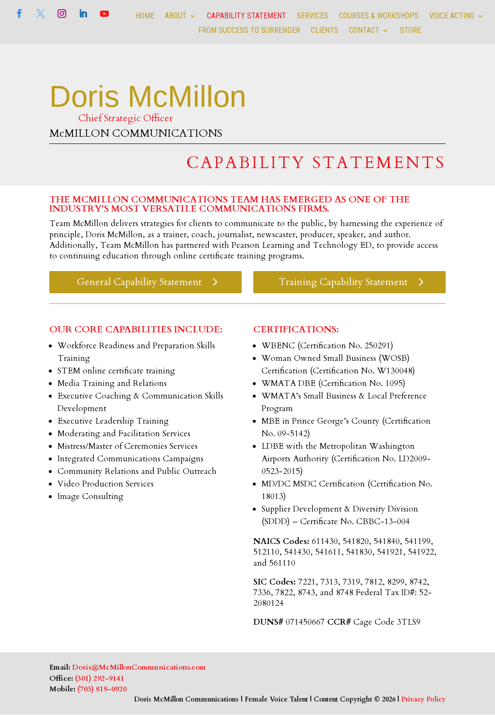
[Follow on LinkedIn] (83, 13)
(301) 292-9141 (99, 678)
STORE (410, 31)
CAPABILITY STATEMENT (246, 16)
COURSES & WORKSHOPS (379, 16)
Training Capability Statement (343, 281)
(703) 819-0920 (102, 689)
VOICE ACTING (451, 16)
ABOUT (176, 16)
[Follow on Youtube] (104, 13)
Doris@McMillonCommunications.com (139, 667)
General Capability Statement (139, 281)
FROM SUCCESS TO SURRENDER (249, 31)
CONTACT (364, 31)
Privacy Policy (423, 699)
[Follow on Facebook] (19, 13)
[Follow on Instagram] (62, 13)
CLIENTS (324, 31)
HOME (144, 16)
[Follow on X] (40, 13)
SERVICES (312, 16)
